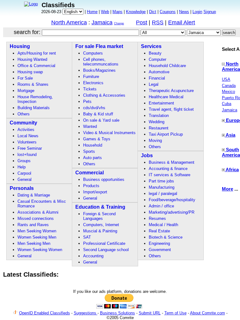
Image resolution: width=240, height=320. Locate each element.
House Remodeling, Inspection (35, 99)
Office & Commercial (36, 65)
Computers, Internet (101, 224)
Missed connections (36, 218)
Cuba (226, 103)
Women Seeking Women (40, 249)
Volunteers (27, 142)
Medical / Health (163, 224)
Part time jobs (161, 181)
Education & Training (100, 207)
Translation (159, 115)
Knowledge (136, 11)
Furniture (91, 76)
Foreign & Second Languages (99, 216)
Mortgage (26, 90)
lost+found (27, 154)
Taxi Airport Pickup (166, 134)
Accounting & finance (168, 168)
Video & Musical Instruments (109, 132)
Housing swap (30, 72)
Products (91, 185)
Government (160, 249)
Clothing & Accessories (104, 95)
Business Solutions (117, 313)
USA (226, 79)
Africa (232, 169)
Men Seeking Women (37, 231)
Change (119, 23)
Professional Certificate (104, 243)
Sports (89, 151)
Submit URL (150, 313)
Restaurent (158, 128)
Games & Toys (96, 139)
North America (69, 22)
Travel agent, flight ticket (171, 109)
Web (105, 11)
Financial (157, 78)
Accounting (93, 256)
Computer (157, 59)
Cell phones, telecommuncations (100, 61)
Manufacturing (161, 187)
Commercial (89, 172)
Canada (229, 85)
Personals (22, 188)
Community (23, 122)
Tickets (90, 89)
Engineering (159, 243)
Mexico (228, 91)
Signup (209, 11)
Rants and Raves (33, 224)
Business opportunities (103, 179)
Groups (24, 160)
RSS (157, 22)
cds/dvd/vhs (94, 107)
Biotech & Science (165, 237)
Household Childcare (167, 65)
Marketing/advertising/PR (171, 212)
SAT (87, 237)
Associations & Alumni (38, 212)
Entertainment (161, 103)
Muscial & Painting (100, 231)
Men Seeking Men (34, 243)
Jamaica (102, 22)
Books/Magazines (99, 70)
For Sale (25, 78)
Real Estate (159, 231)
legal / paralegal (163, 193)
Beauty (155, 53)
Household (92, 145)
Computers (93, 53)
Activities (26, 129)
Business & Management (171, 162)
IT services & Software (169, 174)
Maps (117, 11)
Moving (155, 140)
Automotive (159, 72)
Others (24, 114)
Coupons (168, 11)
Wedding (156, 121)
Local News (28, 135)
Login (197, 11)
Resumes (157, 218)
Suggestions (86, 313)
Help (22, 167)
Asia (230, 135)
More (227, 189)
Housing (20, 46)
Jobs (147, 155)
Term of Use (175, 313)
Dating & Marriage (34, 195)
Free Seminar (30, 148)
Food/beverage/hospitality (172, 199)
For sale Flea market (99, 46)
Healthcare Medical (166, 97)
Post (141, 22)
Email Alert (181, 22)
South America (231, 152)
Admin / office (161, 206)
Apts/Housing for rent (37, 53)
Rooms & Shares (33, 84)
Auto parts (92, 157)
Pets (87, 101)
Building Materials (34, 107)
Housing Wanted (32, 59)
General (25, 179)
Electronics (93, 82)
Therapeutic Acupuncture (171, 90)
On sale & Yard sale (101, 120)
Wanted (90, 126)
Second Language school (106, 249)
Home (92, 11)
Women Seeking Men (37, 237)
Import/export (95, 192)
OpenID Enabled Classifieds (44, 313)
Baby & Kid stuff (98, 114)
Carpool (24, 173)
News (184, 11)
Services (151, 46)
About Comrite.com (207, 313)
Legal (153, 84)
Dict (152, 11)
